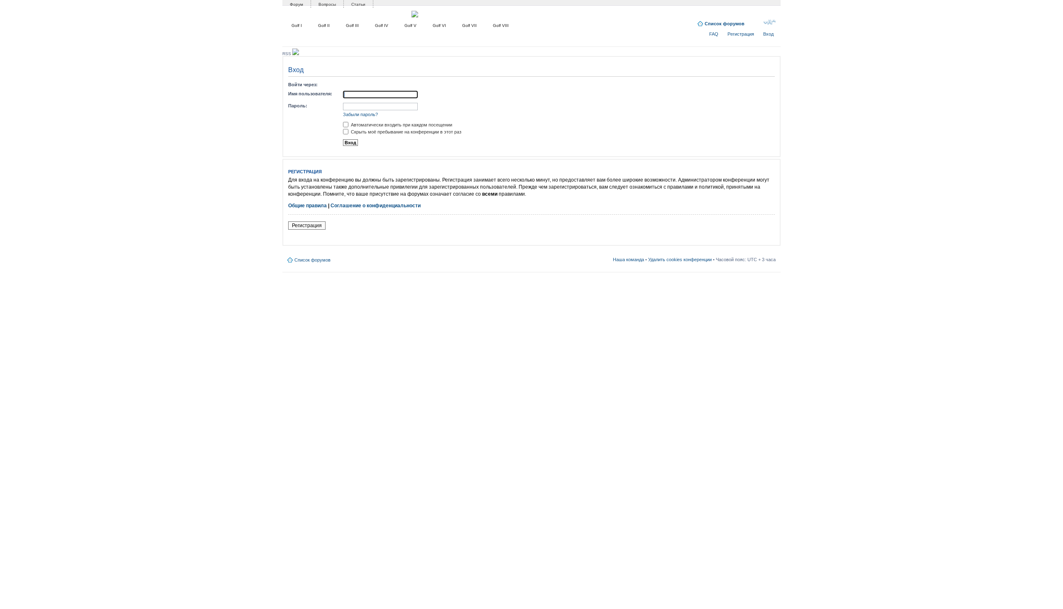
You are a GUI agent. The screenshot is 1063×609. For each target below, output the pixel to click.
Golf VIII (501, 25)
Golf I (296, 25)
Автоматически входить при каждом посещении (401, 124)
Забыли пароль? (360, 114)
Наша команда (628, 259)
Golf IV (381, 25)
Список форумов (725, 23)
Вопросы (327, 4)
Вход (768, 34)
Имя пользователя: (310, 93)
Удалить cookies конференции (680, 259)
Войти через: (303, 84)
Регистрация (740, 34)
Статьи (358, 4)
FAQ (713, 34)
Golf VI (439, 25)
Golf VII (469, 25)
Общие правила (307, 206)
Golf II (324, 25)
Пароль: (297, 105)
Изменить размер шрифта (770, 22)
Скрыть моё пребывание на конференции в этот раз (405, 131)
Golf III (352, 25)
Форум (296, 4)
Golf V (410, 25)
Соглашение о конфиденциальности (376, 206)
